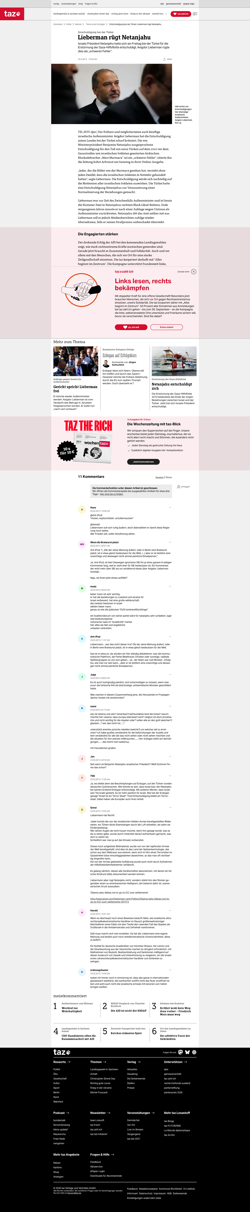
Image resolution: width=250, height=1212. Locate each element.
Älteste (169, 477)
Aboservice (96, 1166)
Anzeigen (58, 1176)
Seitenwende (180, 1193)
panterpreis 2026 (173, 1092)
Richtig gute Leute (100, 1083)
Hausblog (132, 1074)
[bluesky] (187, 1053)
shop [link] (80, 3)
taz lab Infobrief (98, 1134)
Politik (68, 24)
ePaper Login (97, 1171)
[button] (195, 13)
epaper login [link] (188, 3)
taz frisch (95, 1124)
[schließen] (194, 272)
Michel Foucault (98, 1092)
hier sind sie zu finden (111, 494)
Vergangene (133, 1134)
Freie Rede (59, 1138)
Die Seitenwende (136, 1078)
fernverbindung (61, 1124)
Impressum (160, 1193)
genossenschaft (172, 1074)
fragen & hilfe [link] (91, 3)
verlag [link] (56, 3)
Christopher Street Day (102, 1078)
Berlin (56, 1092)
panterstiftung (172, 1087)
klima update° (60, 1129)
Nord (56, 1097)
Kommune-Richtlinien (171, 1188)
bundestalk (59, 1120)
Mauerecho (59, 1134)
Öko (55, 1074)
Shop (56, 1172)
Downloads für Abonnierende (106, 1175)
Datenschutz (146, 1193)
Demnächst (133, 1120)
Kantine (57, 1167)
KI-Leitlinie (189, 1188)
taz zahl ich (170, 1078)
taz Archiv (169, 1135)
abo (166, 1069)
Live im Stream (135, 1129)
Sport (56, 1087)
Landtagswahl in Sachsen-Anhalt (104, 1072)
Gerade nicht (183, 271)
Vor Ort (131, 1124)
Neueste (159, 477)
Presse (131, 1087)
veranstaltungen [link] (68, 3)
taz (62, 1052)
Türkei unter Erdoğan (95, 24)
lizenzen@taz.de (74, 1193)
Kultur (56, 1083)
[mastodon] (180, 1053)
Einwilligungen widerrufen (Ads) (144, 1198)
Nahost (78, 24)
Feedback (95, 1162)
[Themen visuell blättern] (166, 14)
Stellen (131, 1083)
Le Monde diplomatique (177, 1130)
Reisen (57, 1162)
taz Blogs (169, 1121)
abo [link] (162, 3)
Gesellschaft (60, 1078)
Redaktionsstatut (148, 1188)
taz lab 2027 (133, 1138)
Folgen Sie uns (169, 1052)
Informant (132, 1193)
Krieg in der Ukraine (101, 1087)
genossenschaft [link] (173, 3)
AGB (169, 1193)
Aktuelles (132, 1069)
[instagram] (194, 1053)
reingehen (58, 1143)
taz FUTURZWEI (172, 1125)
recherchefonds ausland (177, 1083)
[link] (69, 14)
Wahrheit (58, 1101)
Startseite (57, 24)
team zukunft (97, 1120)
